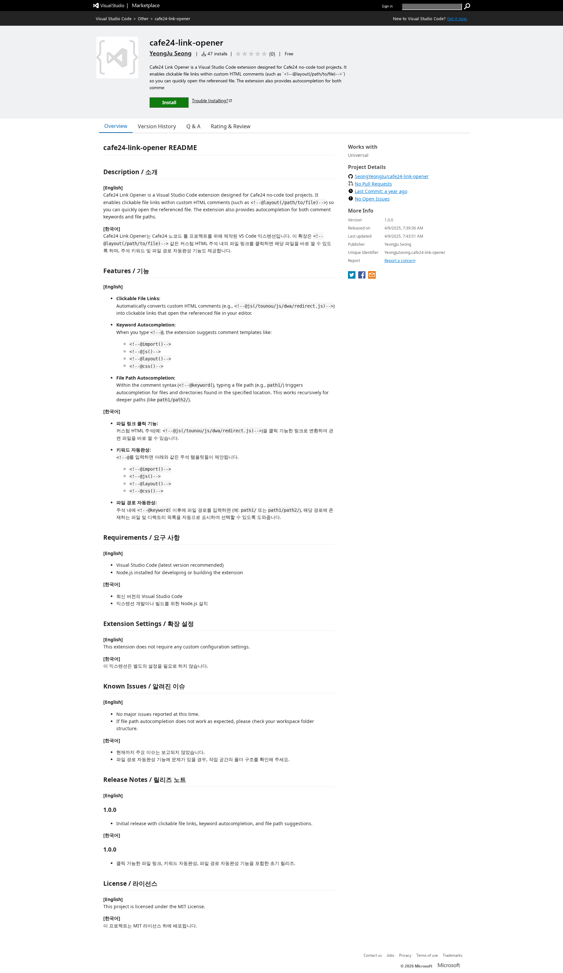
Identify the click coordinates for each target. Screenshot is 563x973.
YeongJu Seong (171, 53)
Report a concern (399, 260)
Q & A (193, 126)
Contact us (373, 955)
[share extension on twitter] (352, 276)
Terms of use (427, 955)
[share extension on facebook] (362, 276)
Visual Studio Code (114, 18)
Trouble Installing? (210, 100)
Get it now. (457, 18)
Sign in (387, 6)
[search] (467, 6)
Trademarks (452, 955)
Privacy (405, 955)
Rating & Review (231, 126)
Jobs (390, 955)
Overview (115, 126)
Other (143, 18)
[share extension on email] (372, 276)
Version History (157, 126)
